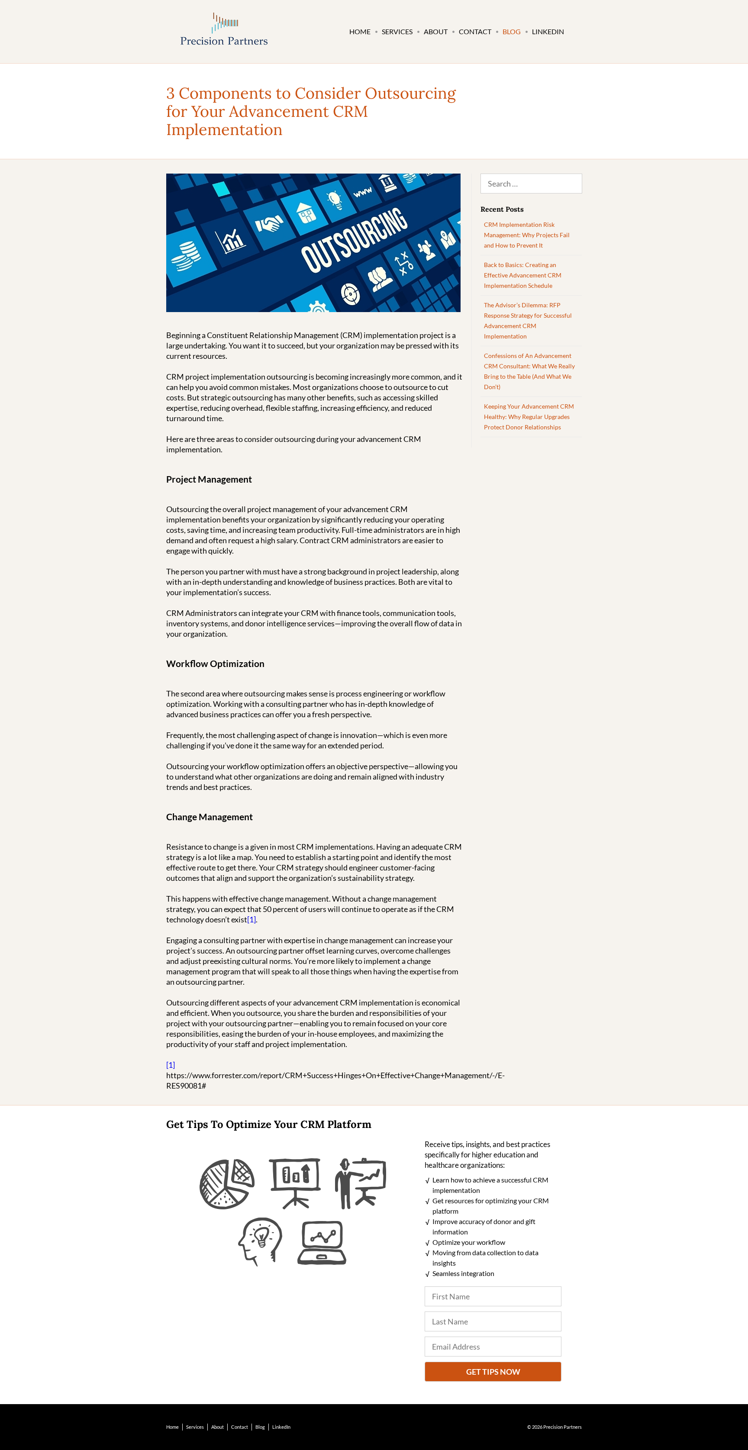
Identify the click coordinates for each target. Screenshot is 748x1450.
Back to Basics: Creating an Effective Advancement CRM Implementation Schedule (522, 275)
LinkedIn (548, 31)
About (436, 31)
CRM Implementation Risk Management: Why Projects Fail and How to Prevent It (527, 235)
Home (360, 31)
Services (397, 31)
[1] (251, 919)
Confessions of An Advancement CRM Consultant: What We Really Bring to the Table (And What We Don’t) (529, 371)
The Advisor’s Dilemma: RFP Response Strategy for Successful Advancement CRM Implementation (528, 320)
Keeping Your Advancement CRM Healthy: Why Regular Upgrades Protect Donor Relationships (529, 417)
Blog (512, 31)
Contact (475, 31)
